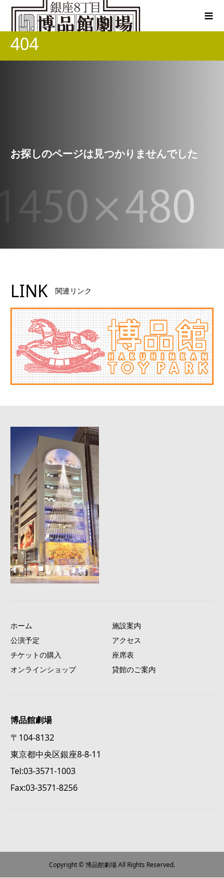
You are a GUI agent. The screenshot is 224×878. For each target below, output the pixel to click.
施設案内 (126, 625)
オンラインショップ (43, 669)
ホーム (21, 625)
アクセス (126, 640)
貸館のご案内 (134, 669)
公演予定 (25, 640)
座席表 (123, 655)
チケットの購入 (35, 655)
